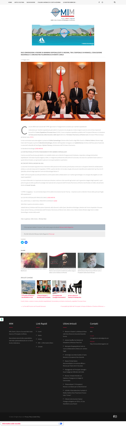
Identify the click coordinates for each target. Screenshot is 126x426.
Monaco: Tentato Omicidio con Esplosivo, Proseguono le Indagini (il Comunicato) (73, 378)
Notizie (40, 339)
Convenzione (55, 301)
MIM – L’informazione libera (45, 343)
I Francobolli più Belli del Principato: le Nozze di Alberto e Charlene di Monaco (83, 306)
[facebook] (99, 2)
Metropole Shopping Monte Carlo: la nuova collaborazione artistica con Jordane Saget (75, 348)
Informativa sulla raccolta (11, 424)
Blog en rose (31, 2)
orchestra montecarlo (65, 301)
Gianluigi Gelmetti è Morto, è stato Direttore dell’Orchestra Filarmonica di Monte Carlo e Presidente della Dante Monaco (90, 270)
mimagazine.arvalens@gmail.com (99, 338)
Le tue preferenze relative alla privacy (40, 424)
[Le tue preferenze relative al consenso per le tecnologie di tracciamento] (2, 319)
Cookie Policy (36, 417)
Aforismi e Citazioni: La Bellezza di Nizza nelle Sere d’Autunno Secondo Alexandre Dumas (75, 334)
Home (10, 2)
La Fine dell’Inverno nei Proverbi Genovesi (33, 306)
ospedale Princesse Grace (79, 301)
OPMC (31, 137)
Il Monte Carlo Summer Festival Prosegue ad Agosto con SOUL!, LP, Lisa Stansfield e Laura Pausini (74, 401)
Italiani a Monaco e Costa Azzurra (49, 2)
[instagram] (102, 2)
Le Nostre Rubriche (69, 2)
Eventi (22, 301)
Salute (27, 301)
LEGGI (55, 201)
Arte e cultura (19, 2)
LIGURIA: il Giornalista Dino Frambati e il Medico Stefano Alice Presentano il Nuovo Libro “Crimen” (75, 393)
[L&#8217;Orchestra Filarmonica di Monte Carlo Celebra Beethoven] (34, 260)
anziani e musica (33, 301)
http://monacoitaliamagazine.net (99, 344)
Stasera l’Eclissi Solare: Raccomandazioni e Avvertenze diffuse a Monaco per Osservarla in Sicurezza (74, 363)
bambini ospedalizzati (45, 301)
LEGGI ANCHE (39, 148)
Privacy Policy (28, 417)
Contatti (40, 346)
